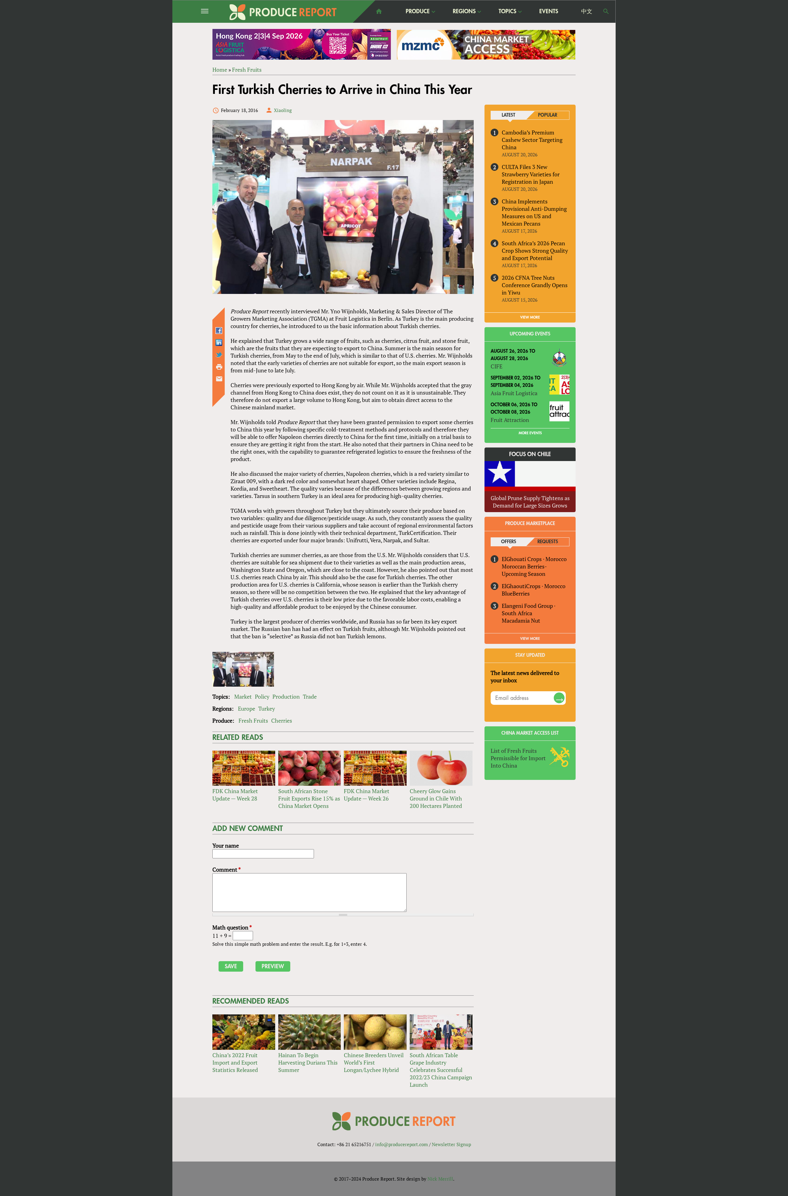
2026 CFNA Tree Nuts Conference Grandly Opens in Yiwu (535, 285)
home (379, 11)
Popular (547, 115)
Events (548, 11)
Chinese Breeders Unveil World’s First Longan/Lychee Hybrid (374, 1062)
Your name (225, 845)
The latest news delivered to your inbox (525, 676)
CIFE (496, 366)
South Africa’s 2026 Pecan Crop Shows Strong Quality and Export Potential (535, 250)
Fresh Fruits (247, 69)
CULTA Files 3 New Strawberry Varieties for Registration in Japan (531, 174)
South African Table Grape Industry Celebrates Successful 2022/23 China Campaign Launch (441, 1069)
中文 (586, 11)
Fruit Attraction (510, 419)
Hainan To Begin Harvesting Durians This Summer (308, 1062)
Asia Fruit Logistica (514, 393)
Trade (310, 696)
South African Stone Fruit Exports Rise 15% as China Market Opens (309, 798)
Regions (464, 12)
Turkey (266, 708)
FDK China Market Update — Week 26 (366, 794)
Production (286, 696)
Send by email (219, 379)
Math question (232, 927)
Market (243, 696)
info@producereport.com (401, 1144)
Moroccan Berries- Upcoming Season (524, 570)
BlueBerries (516, 593)
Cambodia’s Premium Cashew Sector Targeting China (532, 140)
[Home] (283, 12)
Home (219, 69)
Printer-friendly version (219, 367)
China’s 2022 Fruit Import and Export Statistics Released (235, 1062)
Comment (226, 869)
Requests (547, 542)
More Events (530, 433)
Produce (418, 12)
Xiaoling (283, 110)
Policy (262, 696)
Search (606, 11)
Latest (508, 115)
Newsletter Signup (451, 1144)
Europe (246, 708)
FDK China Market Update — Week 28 (235, 794)
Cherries (281, 720)
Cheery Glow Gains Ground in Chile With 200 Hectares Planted (436, 798)
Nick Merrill (440, 1179)
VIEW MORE (530, 317)
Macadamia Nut (521, 620)
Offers (508, 542)
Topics (507, 12)
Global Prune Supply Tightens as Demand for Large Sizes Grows (530, 501)
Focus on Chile (530, 454)
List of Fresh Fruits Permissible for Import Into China (518, 758)
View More (530, 638)
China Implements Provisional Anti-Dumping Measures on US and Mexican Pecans (534, 212)
